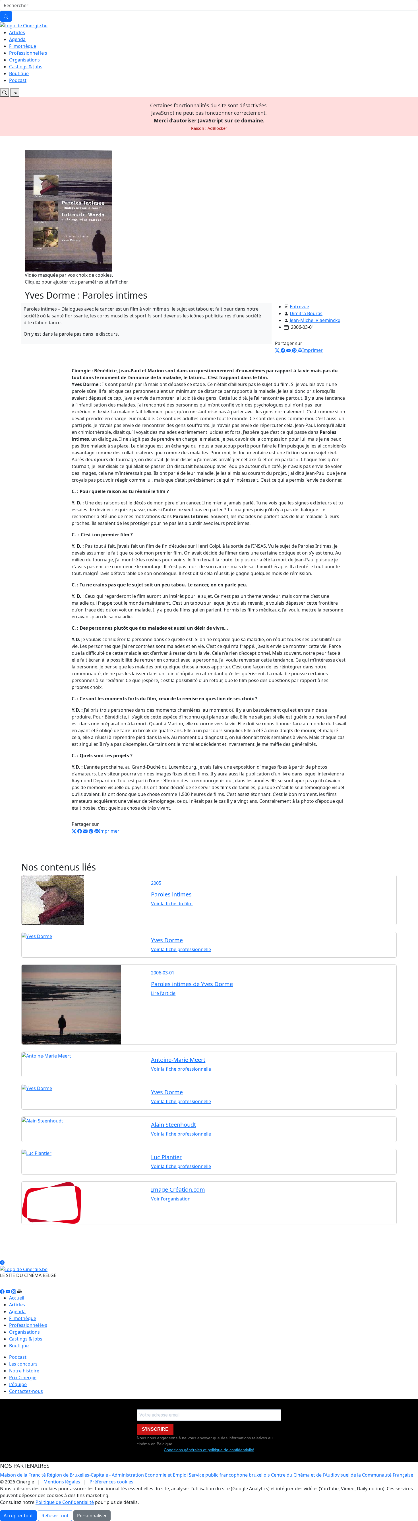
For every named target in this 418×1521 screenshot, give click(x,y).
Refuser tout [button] (55, 1515)
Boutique (19, 73)
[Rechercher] (6, 16)
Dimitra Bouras (306, 313)
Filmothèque (22, 46)
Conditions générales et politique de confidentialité (209, 1450)
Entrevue (299, 306)
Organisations (24, 60)
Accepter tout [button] (18, 1515)
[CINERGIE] (23, 25)
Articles (17, 32)
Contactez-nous (26, 1391)
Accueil (16, 1298)
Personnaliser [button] (92, 1515)
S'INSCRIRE (155, 1429)
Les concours (23, 1364)
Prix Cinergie (22, 1377)
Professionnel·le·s (28, 53)
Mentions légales (62, 1482)
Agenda (17, 39)
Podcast (17, 80)
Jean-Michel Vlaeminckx (315, 320)
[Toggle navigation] (4, 92)
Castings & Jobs (25, 66)
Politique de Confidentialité (65, 1502)
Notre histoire (24, 1371)
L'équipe (18, 1384)
